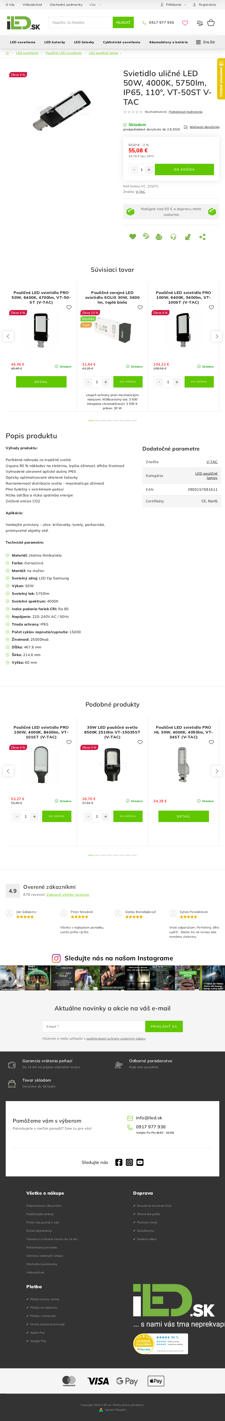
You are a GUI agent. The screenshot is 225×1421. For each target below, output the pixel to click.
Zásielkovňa (145, 1230)
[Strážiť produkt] (188, 236)
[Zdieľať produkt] (203, 236)
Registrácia (207, 5)
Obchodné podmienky (66, 5)
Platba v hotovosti (43, 1316)
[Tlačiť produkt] (159, 236)
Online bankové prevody (47, 1324)
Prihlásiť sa (164, 1026)
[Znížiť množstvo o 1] (134, 170)
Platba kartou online (44, 1299)
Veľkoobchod (32, 5)
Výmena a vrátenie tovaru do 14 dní (52, 1239)
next (216, 336)
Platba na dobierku (44, 1307)
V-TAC (140, 192)
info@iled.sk (149, 1117)
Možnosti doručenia (204, 127)
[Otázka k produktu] (174, 236)
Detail (41, 382)
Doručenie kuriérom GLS (154, 1205)
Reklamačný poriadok (41, 1247)
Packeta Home (147, 1222)
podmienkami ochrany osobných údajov (116, 1039)
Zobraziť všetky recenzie (68, 894)
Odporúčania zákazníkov (44, 1205)
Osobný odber (147, 1239)
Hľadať (123, 22)
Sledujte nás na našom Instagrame (119, 958)
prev (8, 336)
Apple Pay (37, 1332)
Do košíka (184, 169)
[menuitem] (23, 42)
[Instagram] (129, 1162)
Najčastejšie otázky (40, 1214)
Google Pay (38, 1341)
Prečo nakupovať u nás (42, 1222)
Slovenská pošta (148, 1214)
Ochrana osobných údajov (45, 1255)
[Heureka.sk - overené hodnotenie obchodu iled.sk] (160, 1343)
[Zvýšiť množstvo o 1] (149, 170)
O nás (10, 5)
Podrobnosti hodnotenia (185, 112)
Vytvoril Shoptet (115, 1409)
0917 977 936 (161, 22)
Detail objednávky (39, 1230)
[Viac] (206, 42)
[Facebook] (118, 1162)
